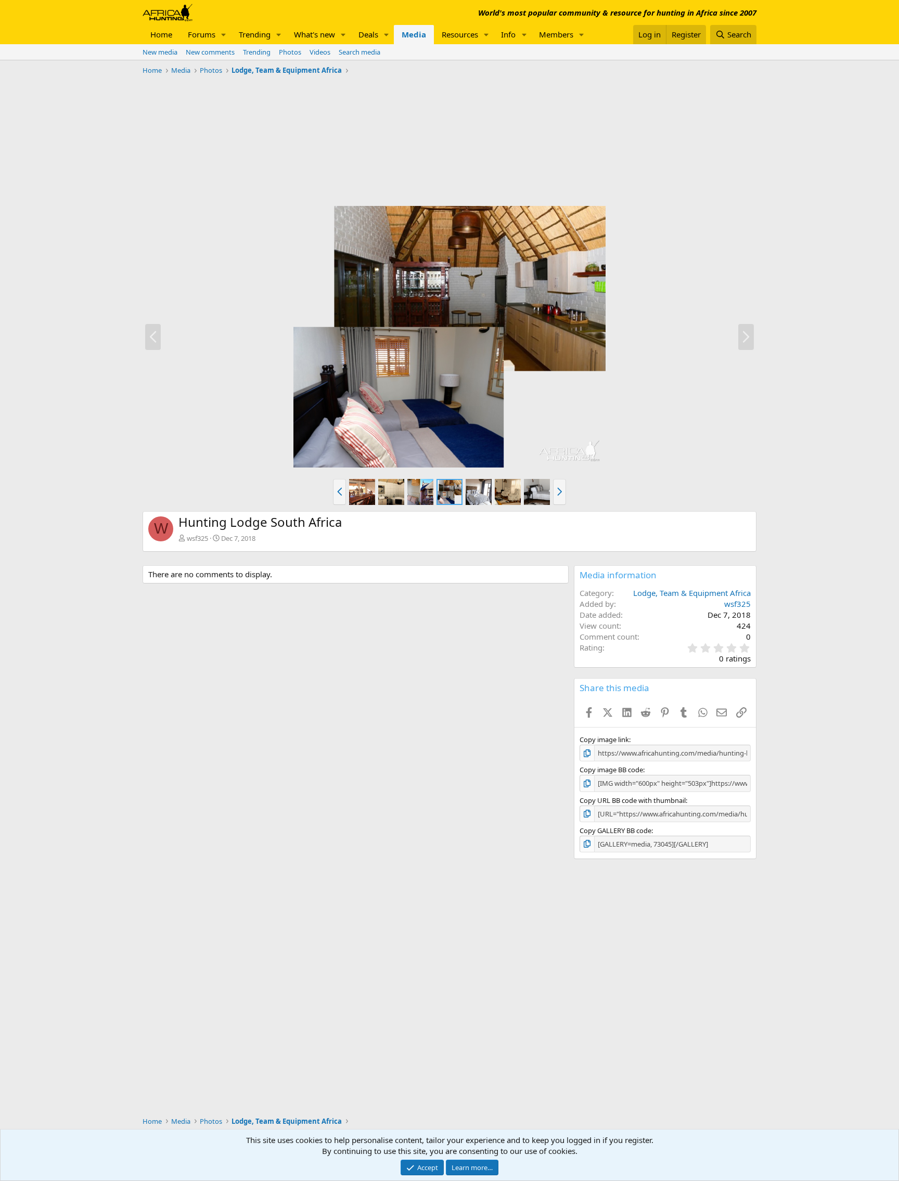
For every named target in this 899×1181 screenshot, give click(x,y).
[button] (223, 34)
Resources (460, 34)
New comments (210, 52)
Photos (290, 52)
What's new (314, 34)
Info (508, 34)
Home (161, 34)
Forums (201, 34)
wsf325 (197, 538)
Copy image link (604, 739)
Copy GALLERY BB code (615, 830)
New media (160, 52)
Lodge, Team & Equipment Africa (692, 593)
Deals (368, 34)
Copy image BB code (611, 769)
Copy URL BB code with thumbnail (633, 800)
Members (556, 34)
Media (414, 34)
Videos (320, 52)
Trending (255, 34)
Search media (359, 52)
